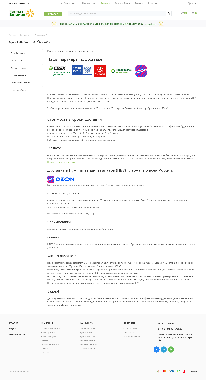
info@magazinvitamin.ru (170, 328)
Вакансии (45, 352)
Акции (12, 328)
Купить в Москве (87, 336)
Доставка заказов (87, 340)
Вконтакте (157, 349)
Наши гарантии (48, 332)
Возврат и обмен (87, 348)
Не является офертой (50, 344)
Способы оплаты (87, 328)
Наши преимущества (50, 336)
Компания (47, 323)
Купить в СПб (86, 332)
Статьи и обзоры (130, 328)
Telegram (164, 349)
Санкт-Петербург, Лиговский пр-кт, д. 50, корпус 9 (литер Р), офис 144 (175, 337)
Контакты (129, 323)
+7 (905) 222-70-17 (18, 3)
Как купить (86, 323)
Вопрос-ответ (129, 332)
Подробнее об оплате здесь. (61, 162)
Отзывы (44, 340)
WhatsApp (171, 349)
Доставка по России (88, 344)
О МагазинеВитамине (50, 328)
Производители (18, 334)
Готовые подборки (131, 336)
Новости (44, 348)
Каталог (13, 323)
